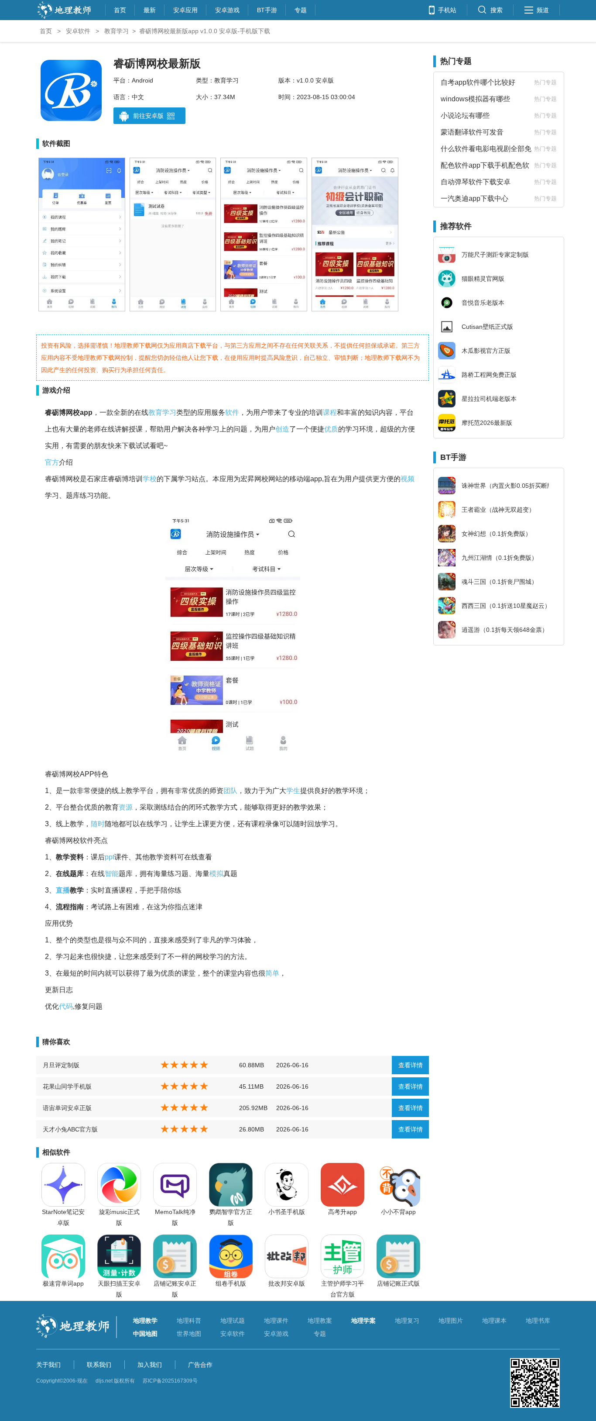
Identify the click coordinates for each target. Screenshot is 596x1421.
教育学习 (116, 31)
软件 (232, 412)
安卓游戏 (227, 9)
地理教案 (320, 1320)
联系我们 (99, 1364)
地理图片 (450, 1320)
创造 (282, 429)
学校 (150, 479)
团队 (230, 790)
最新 (150, 9)
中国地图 (145, 1333)
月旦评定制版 (61, 1065)
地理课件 (276, 1320)
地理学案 (363, 1320)
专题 (301, 9)
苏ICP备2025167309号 (170, 1381)
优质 (331, 429)
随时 (98, 824)
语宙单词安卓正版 (67, 1107)
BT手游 (267, 9)
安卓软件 (78, 31)
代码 (66, 1006)
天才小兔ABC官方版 (70, 1129)
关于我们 (48, 1364)
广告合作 (200, 1364)
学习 (169, 412)
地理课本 (494, 1320)
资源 (126, 807)
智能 (112, 873)
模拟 (216, 873)
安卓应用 (185, 9)
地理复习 (407, 1320)
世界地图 (189, 1333)
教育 (155, 412)
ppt (109, 857)
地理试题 (232, 1320)
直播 (63, 890)
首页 (120, 9)
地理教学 (145, 1320)
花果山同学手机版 (67, 1086)
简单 (272, 973)
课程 (330, 412)
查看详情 (410, 1065)
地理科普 (189, 1320)
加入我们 (149, 1364)
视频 (407, 479)
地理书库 (538, 1320)
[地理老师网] (64, 17)
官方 (52, 462)
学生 (293, 790)
